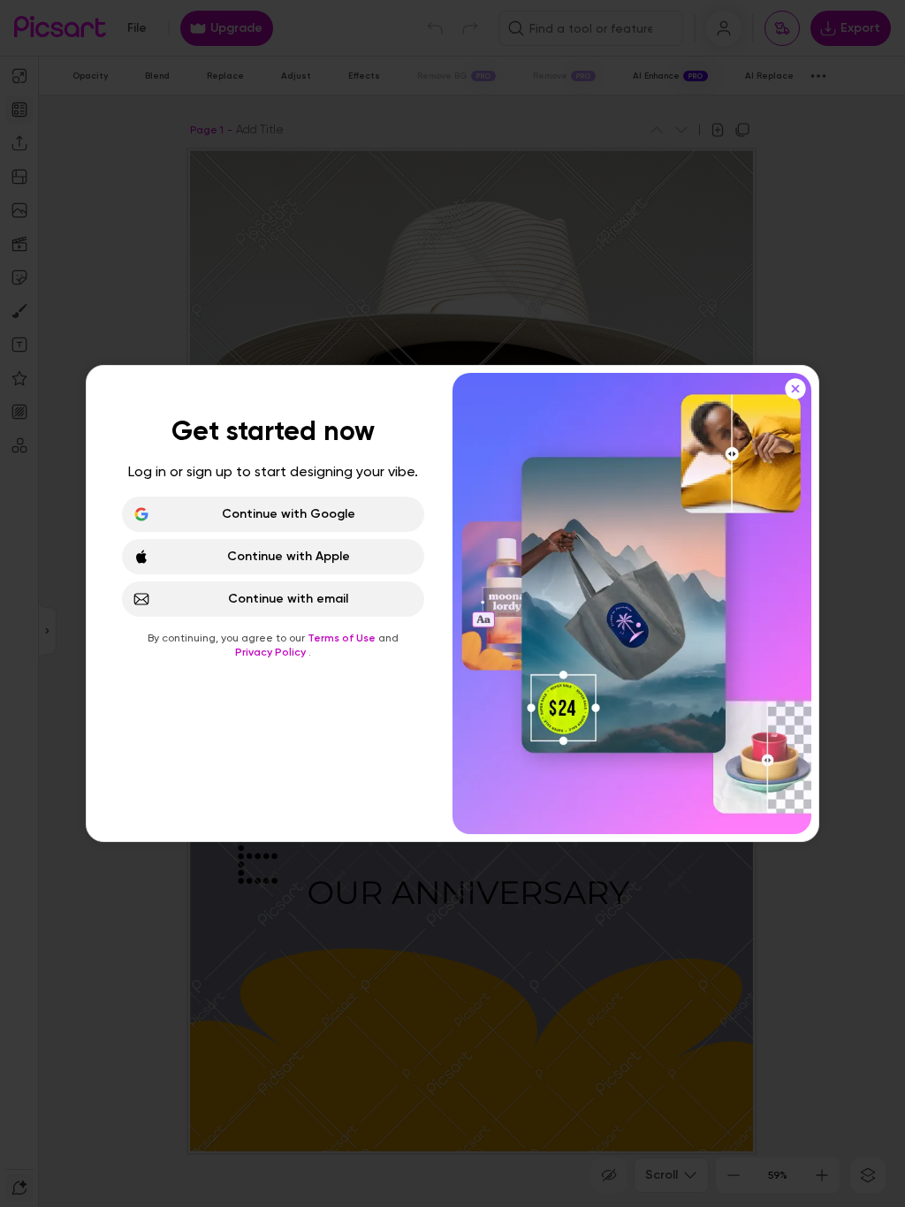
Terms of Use (343, 638)
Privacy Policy (271, 652)
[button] (452, 603)
